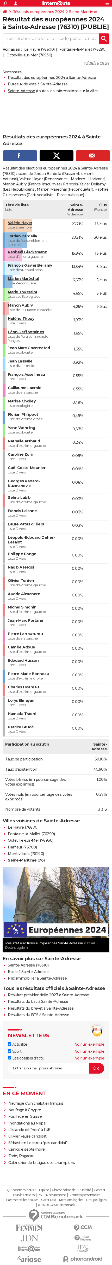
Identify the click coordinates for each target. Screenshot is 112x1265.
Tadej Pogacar (21, 1155)
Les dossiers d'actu (27, 1058)
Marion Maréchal (23, 278)
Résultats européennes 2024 (38, 11)
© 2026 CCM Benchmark (56, 1205)
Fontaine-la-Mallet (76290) (82, 49)
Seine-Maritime (83, 11)
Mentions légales (71, 1200)
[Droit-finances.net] (82, 1238)
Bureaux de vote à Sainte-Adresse (37, 84)
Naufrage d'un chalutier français (36, 1103)
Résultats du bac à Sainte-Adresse (38, 1001)
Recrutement (56, 1195)
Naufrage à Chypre (24, 1110)
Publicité (84, 1190)
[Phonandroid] (82, 1259)
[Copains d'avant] (29, 1248)
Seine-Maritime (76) (26, 860)
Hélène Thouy (21, 318)
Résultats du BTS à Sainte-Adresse (38, 1014)
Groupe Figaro (96, 1200)
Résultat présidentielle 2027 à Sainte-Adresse (48, 995)
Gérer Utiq (48, 1200)
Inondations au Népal (27, 1123)
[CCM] (82, 1228)
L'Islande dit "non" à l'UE (29, 1129)
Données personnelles (84, 1195)
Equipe (44, 1190)
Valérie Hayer (20, 222)
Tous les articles (23, 1195)
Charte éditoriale (64, 1190)
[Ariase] (29, 1259)
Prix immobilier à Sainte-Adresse (37, 978)
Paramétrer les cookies (22, 1200)
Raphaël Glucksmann (27, 252)
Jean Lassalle (20, 361)
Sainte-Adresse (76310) (28, 965)
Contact (99, 1190)
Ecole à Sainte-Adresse (28, 971)
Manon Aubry (20, 305)
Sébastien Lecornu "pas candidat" (37, 1142)
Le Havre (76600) (39, 49)
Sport (16, 1051)
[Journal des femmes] (29, 1228)
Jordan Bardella (22, 236)
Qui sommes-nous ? (21, 1190)
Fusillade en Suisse (25, 1116)
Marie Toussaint (23, 292)
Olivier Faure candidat (27, 1136)
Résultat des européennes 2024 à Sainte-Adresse (52, 77)
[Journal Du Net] (29, 1238)
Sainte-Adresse (21, 91)
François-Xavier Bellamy (30, 265)
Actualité (19, 1044)
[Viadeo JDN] (82, 1248)
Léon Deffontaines (26, 332)
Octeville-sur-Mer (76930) (29, 55)
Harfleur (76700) (22, 847)
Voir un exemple (89, 1044)
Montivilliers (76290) (26, 853)
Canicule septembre (26, 1149)
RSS (40, 1195)
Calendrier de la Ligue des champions (41, 1162)
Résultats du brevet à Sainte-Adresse (40, 1008)
